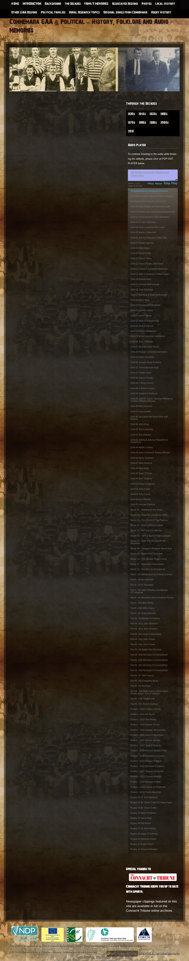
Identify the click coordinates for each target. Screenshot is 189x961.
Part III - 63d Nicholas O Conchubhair (149, 670)
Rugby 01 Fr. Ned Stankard (144, 797)
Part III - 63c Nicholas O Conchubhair (149, 665)
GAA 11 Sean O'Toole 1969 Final (146, 263)
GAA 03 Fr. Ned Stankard (142, 222)
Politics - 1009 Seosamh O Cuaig (147, 756)
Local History (165, 4)
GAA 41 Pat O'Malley (140, 434)
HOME (15, 4)
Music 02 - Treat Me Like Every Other (148, 515)
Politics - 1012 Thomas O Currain (147, 771)
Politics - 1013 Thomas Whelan (146, 776)
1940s (142, 114)
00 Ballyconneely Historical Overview (149, 191)
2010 (131, 131)
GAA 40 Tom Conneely (141, 429)
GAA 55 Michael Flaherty (142, 504)
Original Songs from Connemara (125, 13)
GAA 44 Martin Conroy (141, 447)
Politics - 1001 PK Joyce (142, 714)
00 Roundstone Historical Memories (148, 201)
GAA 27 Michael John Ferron (144, 346)
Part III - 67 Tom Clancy (142, 675)
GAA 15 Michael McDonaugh (144, 284)
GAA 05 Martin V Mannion (143, 232)
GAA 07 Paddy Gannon (142, 243)
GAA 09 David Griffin (140, 253)
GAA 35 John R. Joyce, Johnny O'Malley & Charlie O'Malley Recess (151, 399)
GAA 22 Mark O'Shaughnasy (144, 321)
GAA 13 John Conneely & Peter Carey (149, 274)
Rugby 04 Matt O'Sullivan (143, 813)
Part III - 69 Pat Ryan (140, 686)
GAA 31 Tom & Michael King (144, 367)
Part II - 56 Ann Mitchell (141, 579)
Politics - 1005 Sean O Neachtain (147, 735)
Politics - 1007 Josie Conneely (145, 745)
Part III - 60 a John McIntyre (144, 623)
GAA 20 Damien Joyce (141, 310)
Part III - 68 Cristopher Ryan (144, 681)
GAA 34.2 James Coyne (142, 388)
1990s (153, 123)
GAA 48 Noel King (139, 468)
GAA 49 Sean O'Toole (141, 473)
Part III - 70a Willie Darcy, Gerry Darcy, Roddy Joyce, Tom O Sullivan (149, 692)
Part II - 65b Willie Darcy (142, 608)
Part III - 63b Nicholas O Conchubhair (149, 660)
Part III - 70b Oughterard (142, 698)
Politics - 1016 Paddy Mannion (145, 792)
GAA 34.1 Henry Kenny (142, 383)
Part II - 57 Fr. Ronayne (141, 585)
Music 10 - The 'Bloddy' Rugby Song (148, 559)
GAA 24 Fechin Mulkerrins (143, 331)
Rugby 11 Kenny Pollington (144, 849)
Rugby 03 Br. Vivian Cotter (143, 808)
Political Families (53, 13)
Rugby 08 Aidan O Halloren (144, 834)
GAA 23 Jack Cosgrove (142, 326)
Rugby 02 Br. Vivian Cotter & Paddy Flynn (151, 802)
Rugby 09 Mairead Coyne (143, 839)
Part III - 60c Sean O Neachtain (145, 634)
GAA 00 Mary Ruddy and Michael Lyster (150, 206)
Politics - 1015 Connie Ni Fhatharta (148, 787)
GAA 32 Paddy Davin (141, 372)
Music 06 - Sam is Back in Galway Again (150, 536)
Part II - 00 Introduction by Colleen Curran (151, 574)
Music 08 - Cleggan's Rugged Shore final (151, 548)
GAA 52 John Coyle (140, 489)
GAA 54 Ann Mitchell (140, 499)
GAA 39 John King (139, 424)
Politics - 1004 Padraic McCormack (148, 730)
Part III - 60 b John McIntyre (144, 628)
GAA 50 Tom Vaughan (141, 478)
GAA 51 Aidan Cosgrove (142, 484)
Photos (147, 4)
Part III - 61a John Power (142, 639)
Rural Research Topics (84, 13)
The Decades (73, 4)
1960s (163, 114)
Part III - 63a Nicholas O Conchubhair (149, 654)
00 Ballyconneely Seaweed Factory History (151, 196)
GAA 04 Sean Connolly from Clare (147, 227)
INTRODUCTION (32, 4)
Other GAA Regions (24, 13)
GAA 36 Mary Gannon (141, 406)
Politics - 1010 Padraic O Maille (146, 761)
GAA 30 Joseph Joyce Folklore (145, 362)
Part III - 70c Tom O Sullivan (144, 704)
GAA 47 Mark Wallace (141, 463)
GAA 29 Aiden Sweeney (142, 357)
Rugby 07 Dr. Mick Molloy (143, 828)
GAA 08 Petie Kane (140, 248)
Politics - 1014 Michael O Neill (145, 782)
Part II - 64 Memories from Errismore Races (151, 597)
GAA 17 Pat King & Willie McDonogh (148, 295)
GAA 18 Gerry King (139, 300)
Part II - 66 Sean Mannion (143, 613)
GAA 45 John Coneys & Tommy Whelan (150, 452)
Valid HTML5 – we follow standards (159, 953)
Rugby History (161, 13)
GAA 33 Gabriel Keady (141, 378)
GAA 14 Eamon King (140, 279)
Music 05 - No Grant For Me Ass (146, 530)
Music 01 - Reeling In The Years (146, 510)
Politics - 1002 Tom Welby (143, 719)
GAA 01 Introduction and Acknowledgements (152, 212)
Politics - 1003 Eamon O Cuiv (145, 724)
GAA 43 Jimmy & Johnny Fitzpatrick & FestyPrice (149, 441)
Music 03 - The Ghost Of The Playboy (149, 520)
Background (53, 4)
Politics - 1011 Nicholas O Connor (147, 766)
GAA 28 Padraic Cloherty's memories (148, 352)
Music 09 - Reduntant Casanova (146, 553)
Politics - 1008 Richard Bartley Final (148, 750)
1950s (153, 114)
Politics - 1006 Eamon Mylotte (145, 740)
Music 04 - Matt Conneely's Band (146, 525)
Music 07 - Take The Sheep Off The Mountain (148, 542)
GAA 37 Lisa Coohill (140, 411)
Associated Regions (125, 4)
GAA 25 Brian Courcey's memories (147, 336)
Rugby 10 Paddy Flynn (141, 844)
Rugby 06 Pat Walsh (140, 823)
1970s (131, 123)
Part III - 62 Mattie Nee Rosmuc (145, 649)
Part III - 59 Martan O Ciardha (145, 618)
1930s (131, 114)
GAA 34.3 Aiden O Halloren (144, 393)
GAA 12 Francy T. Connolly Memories (149, 269)
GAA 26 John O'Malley (141, 341)
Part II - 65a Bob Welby (141, 603)
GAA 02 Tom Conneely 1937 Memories (149, 217)
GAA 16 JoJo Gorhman (141, 289)
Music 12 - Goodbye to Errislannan (147, 569)
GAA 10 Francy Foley (141, 258)
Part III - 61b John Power (142, 644)
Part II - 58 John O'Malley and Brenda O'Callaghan (149, 591)
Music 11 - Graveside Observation (147, 564)
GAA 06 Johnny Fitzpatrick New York (148, 238)
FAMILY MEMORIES (96, 4)
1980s (142, 123)
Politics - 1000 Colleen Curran (145, 709)
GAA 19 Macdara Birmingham (145, 305)
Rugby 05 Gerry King (141, 818)
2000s (164, 123)
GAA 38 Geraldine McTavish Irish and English (149, 417)
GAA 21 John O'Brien (141, 315)
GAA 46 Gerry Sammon (142, 458)
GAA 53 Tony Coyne (140, 494)
